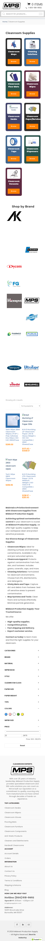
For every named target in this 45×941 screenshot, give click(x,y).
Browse (13, 61)
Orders (8, 858)
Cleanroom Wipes (32, 85)
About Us (9, 866)
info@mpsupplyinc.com (13, 903)
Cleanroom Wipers (13, 812)
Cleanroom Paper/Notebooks (32, 117)
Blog (7, 890)
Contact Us (10, 871)
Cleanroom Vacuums (13, 182)
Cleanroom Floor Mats (13, 85)
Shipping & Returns (13, 885)
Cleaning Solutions (32, 53)
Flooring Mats (10, 822)
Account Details (11, 853)
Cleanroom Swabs (13, 117)
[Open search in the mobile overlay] (20, 14)
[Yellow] (22, 714)
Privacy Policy (10, 876)
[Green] (18, 714)
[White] (14, 714)
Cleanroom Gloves (13, 817)
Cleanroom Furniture (14, 826)
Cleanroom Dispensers (32, 150)
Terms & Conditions (13, 880)
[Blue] (6, 714)
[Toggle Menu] (41, 14)
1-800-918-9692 (35, 7)
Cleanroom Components (16, 831)
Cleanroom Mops (13, 53)
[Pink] (10, 714)
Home (5, 22)
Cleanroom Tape (13, 150)
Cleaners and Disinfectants (16, 840)
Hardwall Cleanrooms (14, 845)
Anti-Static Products (13, 836)
